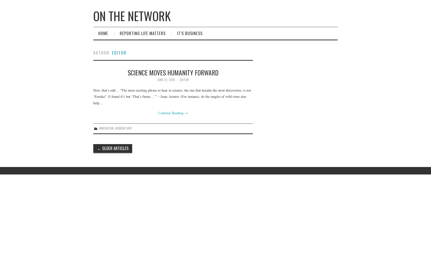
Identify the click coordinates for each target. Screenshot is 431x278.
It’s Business (190, 33)
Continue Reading (173, 113)
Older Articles (112, 148)
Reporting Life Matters (143, 33)
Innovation (106, 128)
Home (103, 33)
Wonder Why (123, 128)
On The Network (132, 16)
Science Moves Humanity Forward (173, 72)
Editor (119, 53)
